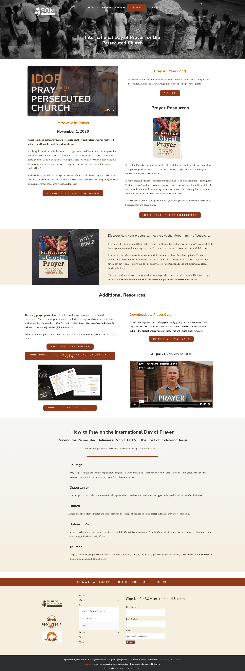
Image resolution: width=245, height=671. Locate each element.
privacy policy (164, 660)
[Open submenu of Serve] (117, 632)
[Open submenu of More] (117, 642)
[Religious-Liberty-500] (52, 632)
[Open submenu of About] (117, 600)
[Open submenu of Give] (117, 637)
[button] (201, 3)
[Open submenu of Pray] (117, 605)
